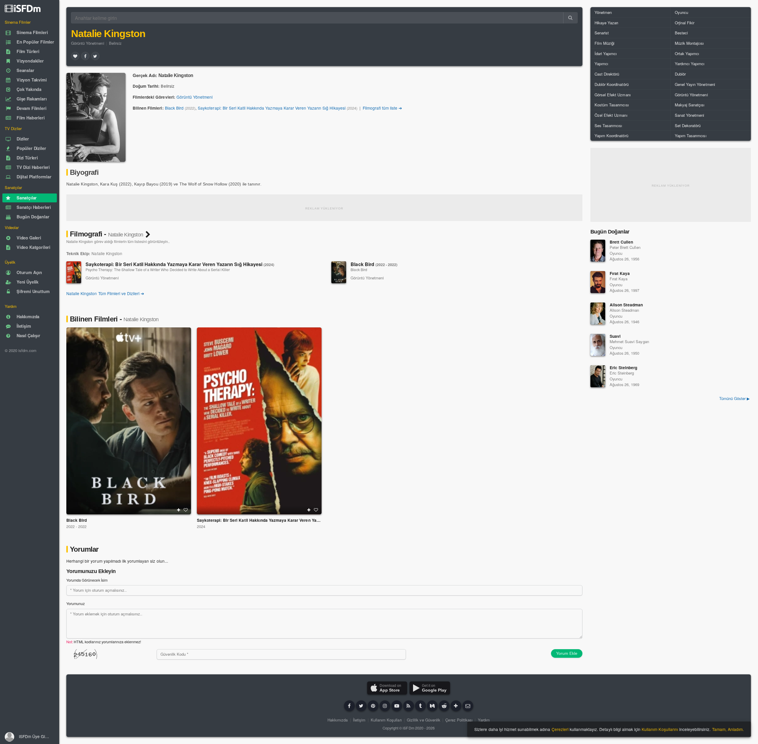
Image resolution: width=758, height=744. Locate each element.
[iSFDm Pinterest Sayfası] (373, 705)
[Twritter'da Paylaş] (95, 56)
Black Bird (174, 108)
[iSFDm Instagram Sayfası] (385, 705)
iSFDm (408, 728)
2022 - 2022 (76, 526)
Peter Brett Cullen (625, 247)
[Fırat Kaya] (597, 282)
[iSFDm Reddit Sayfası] (444, 705)
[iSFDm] (23, 8)
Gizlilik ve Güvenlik (423, 720)
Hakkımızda (337, 720)
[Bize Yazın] (467, 705)
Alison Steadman (626, 305)
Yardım (484, 720)
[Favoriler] (75, 56)
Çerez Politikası (459, 720)
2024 (201, 526)
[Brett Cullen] (597, 251)
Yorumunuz (75, 603)
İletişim (359, 720)
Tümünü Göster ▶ (734, 398)
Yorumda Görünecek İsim (86, 580)
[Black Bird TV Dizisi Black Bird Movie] (128, 420)
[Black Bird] (338, 272)
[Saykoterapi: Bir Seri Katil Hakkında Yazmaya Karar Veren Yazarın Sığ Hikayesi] (73, 272)
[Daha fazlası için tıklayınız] (456, 705)
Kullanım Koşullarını (660, 729)
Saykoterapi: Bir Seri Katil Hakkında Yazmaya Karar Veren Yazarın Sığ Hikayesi (271, 108)
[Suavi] (597, 345)
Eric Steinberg (623, 367)
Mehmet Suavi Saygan (629, 341)
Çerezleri (560, 729)
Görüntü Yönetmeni (87, 43)
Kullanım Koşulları (386, 720)
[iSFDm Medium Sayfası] (432, 705)
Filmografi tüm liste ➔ (382, 108)
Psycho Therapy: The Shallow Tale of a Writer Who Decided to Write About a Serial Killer (158, 269)
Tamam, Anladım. (728, 729)
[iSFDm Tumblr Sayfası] (420, 705)
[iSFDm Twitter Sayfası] (361, 705)
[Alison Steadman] (597, 313)
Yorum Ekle (566, 653)
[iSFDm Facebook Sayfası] (349, 705)
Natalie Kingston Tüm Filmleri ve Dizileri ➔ (105, 293)
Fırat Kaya (620, 273)
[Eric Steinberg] (597, 376)
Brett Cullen (621, 242)
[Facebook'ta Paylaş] (85, 56)
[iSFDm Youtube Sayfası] (396, 705)
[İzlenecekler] (179, 510)
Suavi (615, 336)
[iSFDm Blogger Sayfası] (408, 705)
